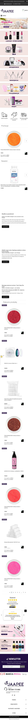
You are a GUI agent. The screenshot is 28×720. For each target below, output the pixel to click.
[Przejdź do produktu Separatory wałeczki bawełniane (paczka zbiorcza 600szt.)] (14, 388)
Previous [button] (1, 615)
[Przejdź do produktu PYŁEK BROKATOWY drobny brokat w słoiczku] (14, 317)
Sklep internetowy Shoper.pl (14, 719)
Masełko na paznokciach (8, 214)
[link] (14, 673)
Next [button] (23, 615)
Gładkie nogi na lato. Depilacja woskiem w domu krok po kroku (14, 250)
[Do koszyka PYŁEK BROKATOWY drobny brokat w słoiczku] (26, 153)
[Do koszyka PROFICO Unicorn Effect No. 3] (22, 368)
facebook (12, 695)
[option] (12, 615)
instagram (14, 695)
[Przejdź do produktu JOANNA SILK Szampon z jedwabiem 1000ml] (14, 460)
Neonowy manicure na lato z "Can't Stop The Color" (13, 286)
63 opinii (15, 602)
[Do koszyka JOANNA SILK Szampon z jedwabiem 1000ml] (22, 476)
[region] (14, 23)
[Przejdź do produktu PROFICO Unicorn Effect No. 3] (14, 352)
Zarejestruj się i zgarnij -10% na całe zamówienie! (14, 1)
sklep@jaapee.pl (8, 3)
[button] (2, 24)
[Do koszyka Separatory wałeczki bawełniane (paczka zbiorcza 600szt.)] (22, 404)
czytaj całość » (5, 226)
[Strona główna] (7, 11)
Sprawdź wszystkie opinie (12, 603)
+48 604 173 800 (17, 3)
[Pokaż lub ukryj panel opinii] (1, 356)
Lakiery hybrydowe (17, 216)
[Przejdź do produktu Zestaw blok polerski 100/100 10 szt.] (14, 531)
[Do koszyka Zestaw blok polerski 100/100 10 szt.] (22, 547)
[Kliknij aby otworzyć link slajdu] (14, 23)
